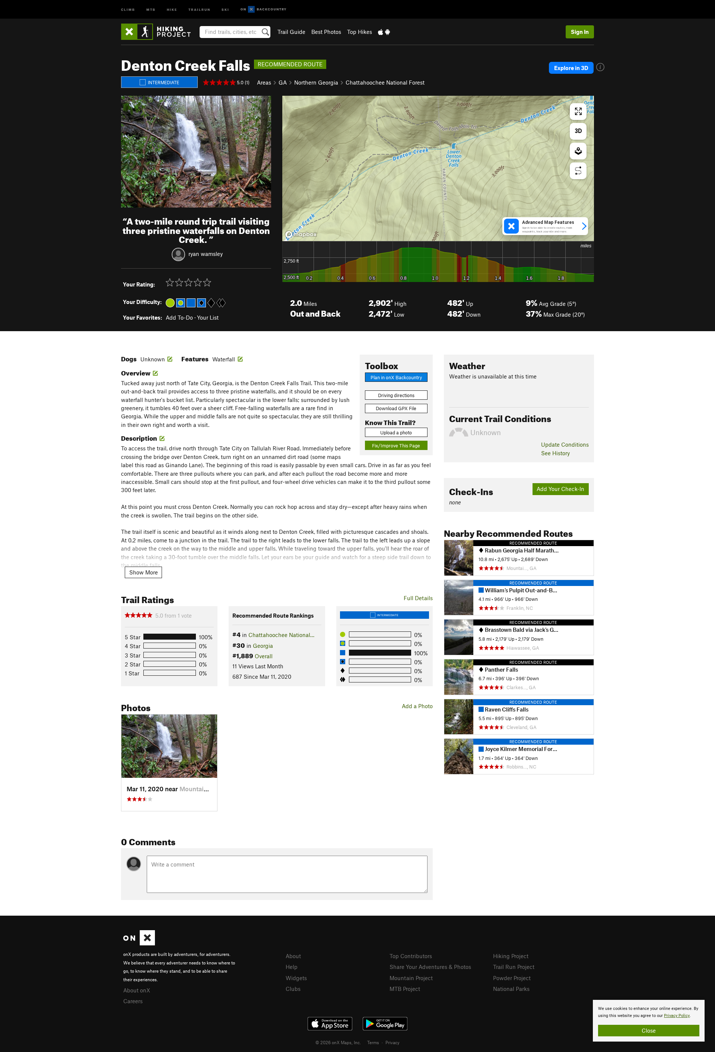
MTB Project (405, 988)
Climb (128, 9)
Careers (133, 1001)
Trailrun (199, 9)
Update (565, 444)
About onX (136, 990)
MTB (151, 9)
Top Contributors (411, 956)
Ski (225, 9)
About (293, 956)
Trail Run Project (513, 966)
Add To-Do (179, 317)
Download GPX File (396, 408)
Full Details (418, 598)
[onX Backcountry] (263, 9)
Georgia (263, 645)
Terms (373, 1042)
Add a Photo (417, 706)
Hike (172, 9)
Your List (208, 317)
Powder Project (512, 978)
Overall (264, 656)
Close (649, 1030)
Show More (143, 572)
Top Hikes (359, 31)
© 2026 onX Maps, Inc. (338, 1042)
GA (283, 82)
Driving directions (396, 395)
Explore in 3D (571, 67)
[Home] (159, 31)
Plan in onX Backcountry (396, 377)
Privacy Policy (677, 1015)
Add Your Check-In (560, 488)
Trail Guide (291, 31)
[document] (648, 1020)
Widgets (296, 978)
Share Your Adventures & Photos (430, 966)
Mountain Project (411, 978)
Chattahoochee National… (281, 634)
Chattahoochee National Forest (385, 82)
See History (555, 453)
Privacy (392, 1042)
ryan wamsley (205, 253)
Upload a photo (396, 432)
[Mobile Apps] (384, 31)
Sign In (580, 31)
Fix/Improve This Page (396, 446)
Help (292, 966)
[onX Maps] (139, 943)
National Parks (511, 988)
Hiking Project (510, 956)
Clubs (293, 988)
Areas (264, 82)
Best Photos (326, 31)
